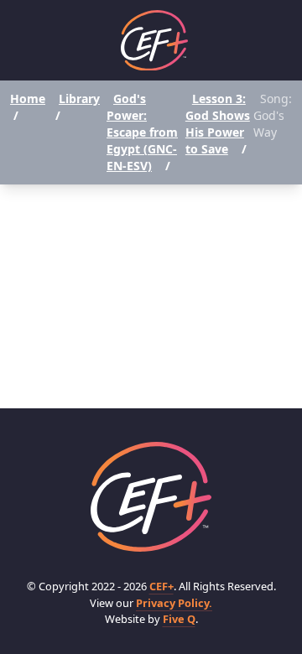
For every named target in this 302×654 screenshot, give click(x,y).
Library (79, 98)
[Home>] (151, 497)
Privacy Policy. (174, 602)
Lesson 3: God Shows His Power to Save (217, 124)
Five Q (179, 618)
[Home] (154, 40)
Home (27, 98)
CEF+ (161, 586)
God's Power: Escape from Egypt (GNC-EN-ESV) (142, 132)
